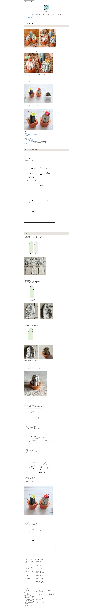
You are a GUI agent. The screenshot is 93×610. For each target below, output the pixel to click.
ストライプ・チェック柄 (40, 569)
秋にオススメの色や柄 (39, 579)
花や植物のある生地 (39, 561)
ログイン (48, 591)
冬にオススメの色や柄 (39, 581)
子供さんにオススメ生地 (40, 572)
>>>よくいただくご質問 (28, 605)
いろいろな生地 (27, 578)
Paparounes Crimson (29, 143)
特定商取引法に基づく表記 (40, 602)
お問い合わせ (38, 590)
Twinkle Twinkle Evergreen (32, 134)
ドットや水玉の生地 (39, 568)
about (43, 14)
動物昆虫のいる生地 (39, 565)
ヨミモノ (53, 14)
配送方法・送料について (40, 593)
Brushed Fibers (30, 140)
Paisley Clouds (30, 139)
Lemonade (27, 135)
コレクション (59, 14)
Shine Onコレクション (35, 75)
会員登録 (48, 590)
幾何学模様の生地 (38, 571)
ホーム (25, 17)
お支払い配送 (38, 14)
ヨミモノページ (29, 17)
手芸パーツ (26, 570)
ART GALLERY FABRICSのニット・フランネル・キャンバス (29, 565)
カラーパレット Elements (40, 582)
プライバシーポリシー (50, 594)
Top (32, 14)
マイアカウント (49, 588)
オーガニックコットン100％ (29, 571)
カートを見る (49, 593)
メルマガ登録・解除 (39, 594)
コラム (48, 14)
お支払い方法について (39, 591)
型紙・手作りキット (28, 575)
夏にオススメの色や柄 (39, 578)
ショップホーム (38, 588)
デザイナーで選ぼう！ (39, 575)
